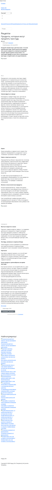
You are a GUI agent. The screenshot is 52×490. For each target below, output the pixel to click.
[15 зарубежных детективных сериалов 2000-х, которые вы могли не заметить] (8, 385)
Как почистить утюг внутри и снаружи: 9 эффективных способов (8, 426)
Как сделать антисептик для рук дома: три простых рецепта (8, 361)
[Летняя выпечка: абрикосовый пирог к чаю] (8, 377)
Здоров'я (3, 24)
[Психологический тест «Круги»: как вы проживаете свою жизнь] (8, 340)
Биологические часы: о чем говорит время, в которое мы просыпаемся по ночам (8, 373)
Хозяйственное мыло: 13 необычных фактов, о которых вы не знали (7, 417)
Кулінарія (35, 24)
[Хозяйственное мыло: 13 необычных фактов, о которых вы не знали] (8, 412)
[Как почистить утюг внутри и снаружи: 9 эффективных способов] (8, 422)
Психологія (9, 24)
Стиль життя (26, 24)
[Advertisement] (15, 133)
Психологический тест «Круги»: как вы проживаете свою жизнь (8, 345)
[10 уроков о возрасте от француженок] (8, 430)
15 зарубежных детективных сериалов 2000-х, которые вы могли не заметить (8, 391)
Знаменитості (19, 24)
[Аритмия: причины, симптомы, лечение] (8, 349)
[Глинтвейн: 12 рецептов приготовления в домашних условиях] (8, 402)
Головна (3, 3)
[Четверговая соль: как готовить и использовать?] (8, 437)
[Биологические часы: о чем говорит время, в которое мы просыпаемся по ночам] (8, 367)
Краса (31, 24)
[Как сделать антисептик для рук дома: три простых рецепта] (8, 357)
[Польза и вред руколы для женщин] (8, 395)
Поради (14, 24)
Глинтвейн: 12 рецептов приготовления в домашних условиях (8, 407)
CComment (20, 314)
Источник (3, 306)
